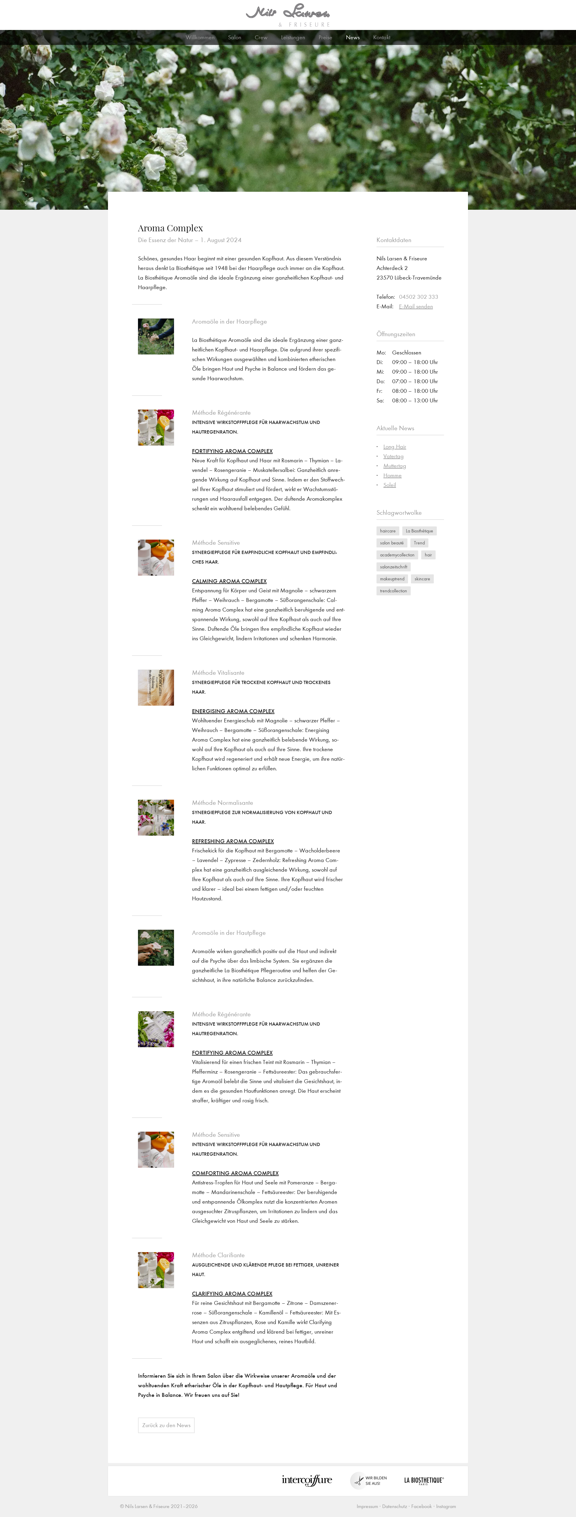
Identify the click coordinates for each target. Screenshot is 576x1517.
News (353, 37)
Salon (234, 37)
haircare (388, 531)
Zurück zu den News (166, 1425)
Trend (419, 543)
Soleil (389, 484)
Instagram (446, 1506)
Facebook (421, 1506)
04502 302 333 (418, 296)
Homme (392, 475)
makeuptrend (392, 579)
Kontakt (381, 37)
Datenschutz (394, 1506)
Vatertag (393, 456)
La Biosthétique (419, 531)
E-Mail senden (416, 306)
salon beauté (392, 543)
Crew (261, 37)
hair (428, 555)
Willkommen (200, 37)
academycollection (397, 555)
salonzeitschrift (393, 567)
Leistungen (293, 37)
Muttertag (394, 465)
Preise (325, 37)
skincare (422, 579)
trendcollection (393, 591)
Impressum (367, 1506)
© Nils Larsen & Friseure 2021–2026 (159, 1506)
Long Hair (394, 446)
